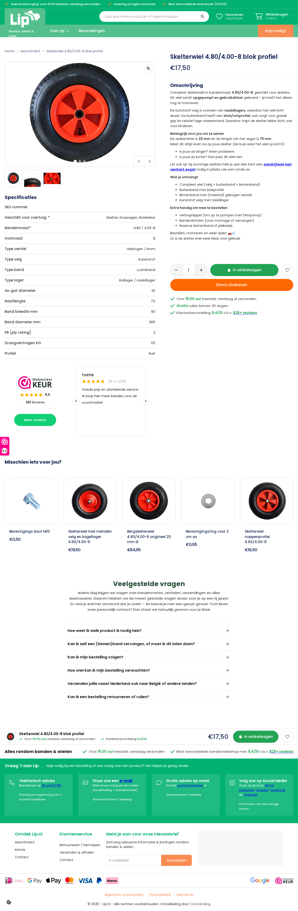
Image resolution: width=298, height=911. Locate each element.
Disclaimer (185, 894)
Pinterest (250, 794)
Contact (22, 857)
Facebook (277, 790)
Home (9, 51)
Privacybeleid (160, 894)
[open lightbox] (148, 68)
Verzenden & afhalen (77, 852)
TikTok (269, 785)
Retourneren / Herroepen (80, 845)
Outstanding (200, 904)
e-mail (126, 780)
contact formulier (190, 785)
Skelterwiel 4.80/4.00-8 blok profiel (74, 51)
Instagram (247, 790)
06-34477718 (51, 785)
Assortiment (30, 51)
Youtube (262, 790)
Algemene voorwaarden (124, 894)
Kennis (20, 849)
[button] (154, 16)
